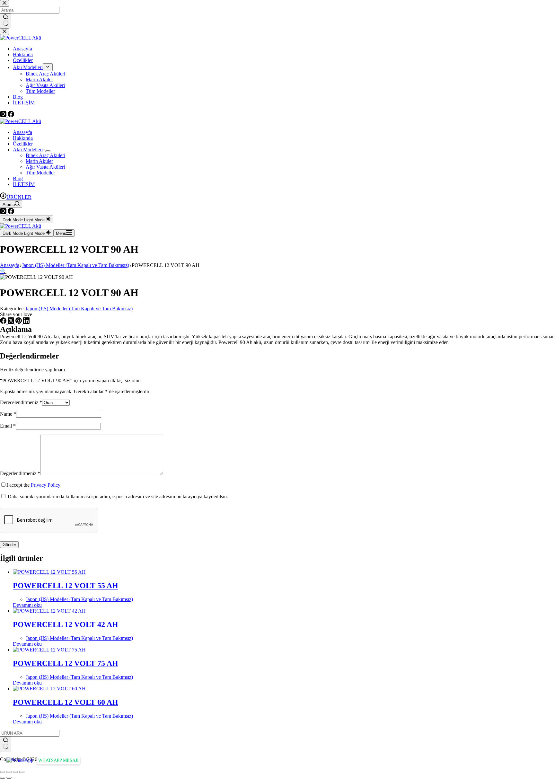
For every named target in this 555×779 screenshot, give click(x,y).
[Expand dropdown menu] (47, 151)
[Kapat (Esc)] (21, 772)
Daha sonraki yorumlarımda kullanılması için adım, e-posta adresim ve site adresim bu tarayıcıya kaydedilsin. (118, 496)
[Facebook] (11, 212)
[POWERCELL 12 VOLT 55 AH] (49, 572)
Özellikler (23, 143)
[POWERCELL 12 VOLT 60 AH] (49, 688)
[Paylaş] (15, 772)
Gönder (9, 544)
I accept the (33, 485)
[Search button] (5, 744)
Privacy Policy (45, 485)
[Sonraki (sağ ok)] (9, 778)
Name (8, 414)
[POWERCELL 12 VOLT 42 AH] (49, 611)
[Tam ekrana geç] (9, 772)
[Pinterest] (19, 322)
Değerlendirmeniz (20, 473)
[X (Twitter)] (11, 322)
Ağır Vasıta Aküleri (45, 167)
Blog (18, 178)
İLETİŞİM (24, 184)
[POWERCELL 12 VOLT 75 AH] (49, 649)
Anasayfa (22, 132)
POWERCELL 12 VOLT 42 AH (65, 624)
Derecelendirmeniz (21, 402)
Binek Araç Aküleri (45, 155)
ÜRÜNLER (18, 197)
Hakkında (23, 138)
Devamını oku (27, 605)
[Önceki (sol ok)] (2, 778)
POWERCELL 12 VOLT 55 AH (65, 585)
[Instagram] (4, 212)
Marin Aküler (39, 161)
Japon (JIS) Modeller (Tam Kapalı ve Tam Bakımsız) (79, 308)
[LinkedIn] (26, 322)
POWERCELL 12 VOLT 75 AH (65, 663)
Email (8, 426)
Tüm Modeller (40, 172)
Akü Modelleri (28, 149)
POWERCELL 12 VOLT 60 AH (65, 702)
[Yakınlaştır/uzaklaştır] (2, 772)
